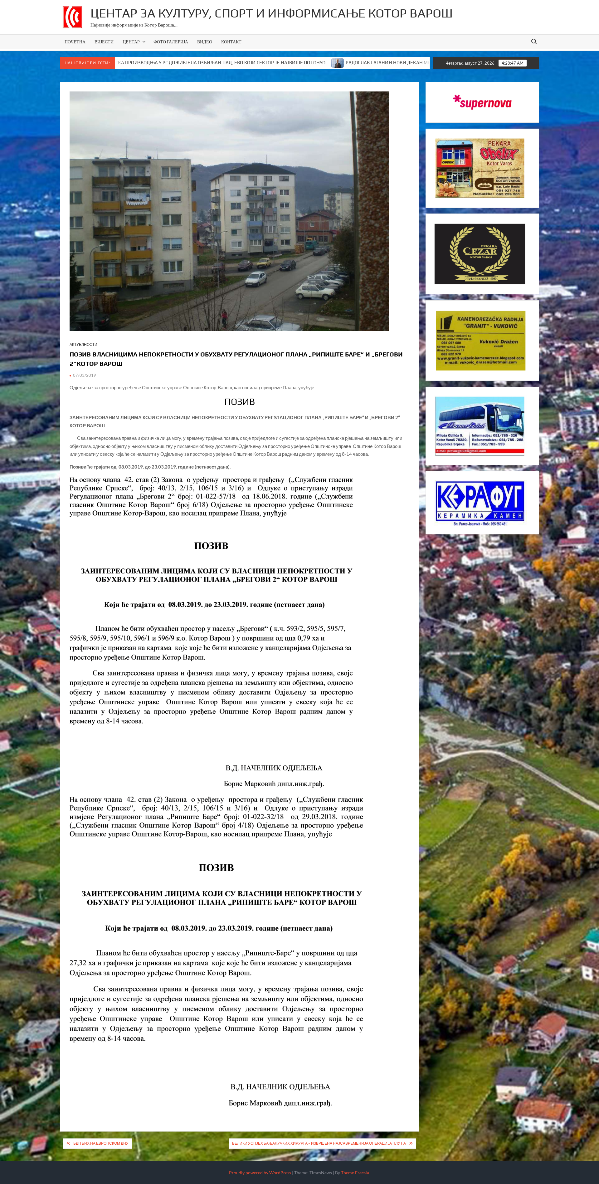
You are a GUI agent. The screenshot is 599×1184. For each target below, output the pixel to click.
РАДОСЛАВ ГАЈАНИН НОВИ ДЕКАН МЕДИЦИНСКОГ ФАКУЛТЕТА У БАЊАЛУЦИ (349, 62)
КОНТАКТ (231, 41)
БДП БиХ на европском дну (101, 1143)
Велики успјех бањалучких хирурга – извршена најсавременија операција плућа (319, 1143)
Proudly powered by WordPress (260, 1172)
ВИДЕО (204, 41)
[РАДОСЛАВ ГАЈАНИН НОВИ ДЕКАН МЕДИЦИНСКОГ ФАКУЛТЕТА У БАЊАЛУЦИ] (255, 62)
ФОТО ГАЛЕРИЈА (170, 41)
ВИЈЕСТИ (104, 41)
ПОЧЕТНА (75, 41)
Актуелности (83, 344)
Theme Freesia (355, 1172)
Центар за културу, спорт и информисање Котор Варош (271, 13)
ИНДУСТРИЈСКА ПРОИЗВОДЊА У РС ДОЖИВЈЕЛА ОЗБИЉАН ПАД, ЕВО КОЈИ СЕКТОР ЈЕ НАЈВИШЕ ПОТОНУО (125, 62)
